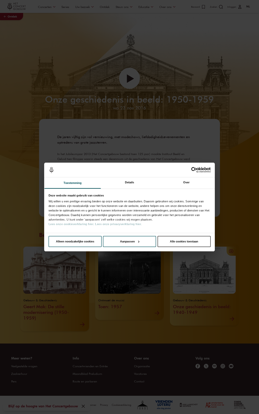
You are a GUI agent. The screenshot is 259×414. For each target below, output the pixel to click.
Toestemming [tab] (73, 182)
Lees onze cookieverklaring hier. (71, 224)
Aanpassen (127, 241)
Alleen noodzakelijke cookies (75, 241)
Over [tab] (186, 182)
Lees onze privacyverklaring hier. (118, 224)
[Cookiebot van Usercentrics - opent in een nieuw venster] (194, 170)
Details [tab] (129, 182)
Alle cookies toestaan (184, 241)
